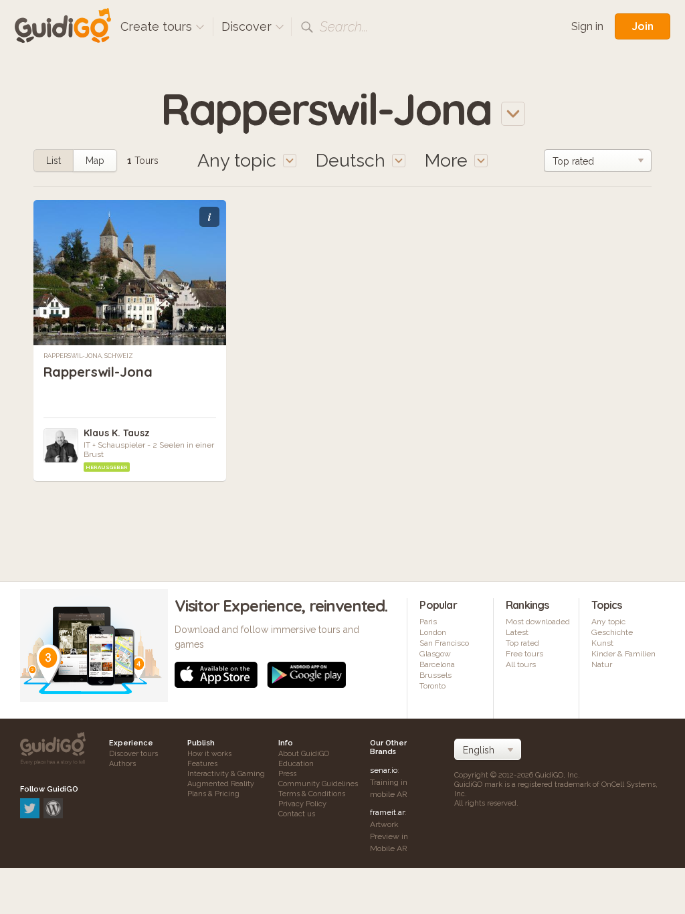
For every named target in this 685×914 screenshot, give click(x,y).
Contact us (296, 814)
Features (202, 763)
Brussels (435, 675)
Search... (344, 27)
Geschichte (612, 632)
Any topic (608, 621)
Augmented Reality (220, 784)
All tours (521, 664)
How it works (209, 753)
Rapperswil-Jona (98, 371)
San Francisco (444, 643)
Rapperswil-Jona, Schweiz (88, 356)
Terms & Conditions (311, 794)
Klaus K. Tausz (117, 433)
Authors (122, 763)
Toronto (432, 686)
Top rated (522, 643)
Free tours (524, 653)
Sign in (587, 26)
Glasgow (435, 653)
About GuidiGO (303, 753)
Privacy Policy (302, 804)
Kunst (602, 643)
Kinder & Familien (623, 653)
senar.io (383, 770)
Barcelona (437, 664)
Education (296, 763)
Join (642, 26)
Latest (517, 632)
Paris (428, 621)
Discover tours (133, 753)
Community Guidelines (318, 784)
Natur (601, 664)
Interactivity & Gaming (226, 773)
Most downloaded (538, 621)
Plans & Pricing (213, 794)
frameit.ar (387, 812)
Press (287, 773)
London (432, 632)
